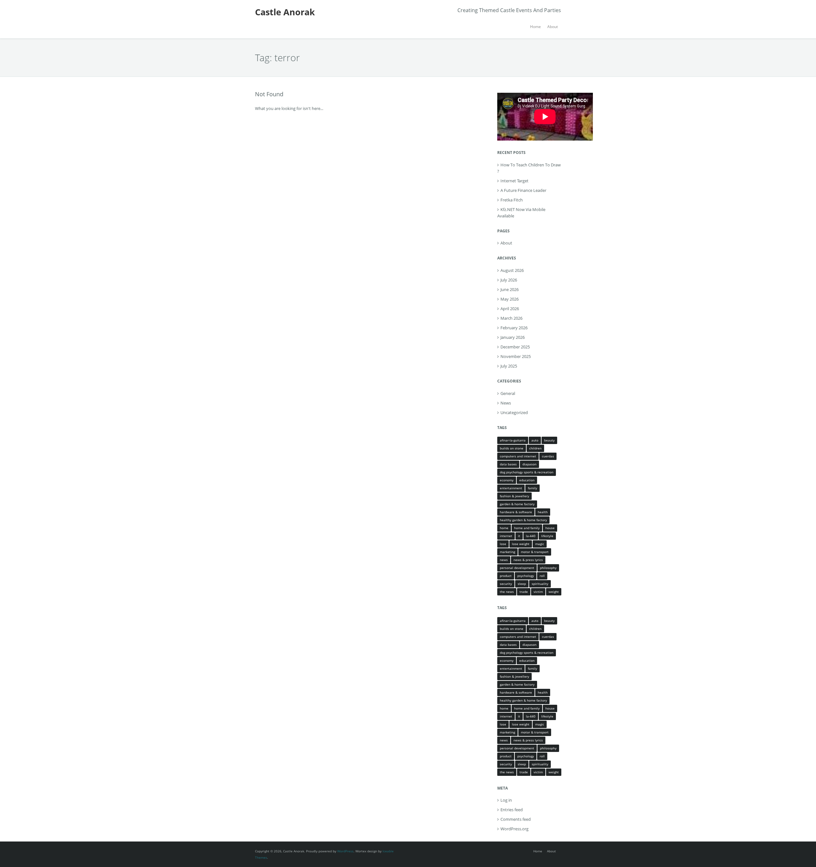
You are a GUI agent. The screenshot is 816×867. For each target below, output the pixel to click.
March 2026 (511, 318)
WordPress (345, 851)
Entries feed (511, 809)
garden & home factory (517, 504)
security (506, 583)
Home (535, 26)
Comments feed (515, 819)
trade (524, 591)
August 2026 (512, 270)
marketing (507, 552)
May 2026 (509, 299)
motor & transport (535, 552)
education (527, 480)
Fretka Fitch (511, 200)
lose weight (520, 544)
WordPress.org (514, 829)
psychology (525, 575)
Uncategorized (514, 412)
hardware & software (516, 512)
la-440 (531, 536)
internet (506, 536)
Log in (506, 800)
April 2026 (509, 308)
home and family (527, 528)
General (507, 393)
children (535, 448)
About (552, 26)
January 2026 (512, 337)
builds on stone (511, 448)
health (543, 512)
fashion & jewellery (514, 496)
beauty (549, 440)
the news (507, 591)
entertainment (511, 488)
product (506, 575)
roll (542, 575)
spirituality (540, 583)
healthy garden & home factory (523, 520)
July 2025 (508, 366)
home (504, 528)
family (532, 488)
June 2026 (509, 289)
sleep (522, 583)
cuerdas (548, 456)
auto (534, 440)
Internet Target (514, 181)
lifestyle (547, 536)
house (550, 528)
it (519, 536)
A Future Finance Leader (523, 190)
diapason (529, 464)
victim (538, 591)
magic (539, 544)
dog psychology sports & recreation (526, 472)
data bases (508, 464)
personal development (517, 567)
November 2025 (515, 356)
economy (507, 480)
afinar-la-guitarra (513, 440)
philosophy (548, 567)
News (505, 403)
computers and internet (518, 456)
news (504, 559)
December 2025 (515, 347)
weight (554, 591)
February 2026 (514, 328)
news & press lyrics (528, 559)
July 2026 (508, 280)
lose (503, 544)
